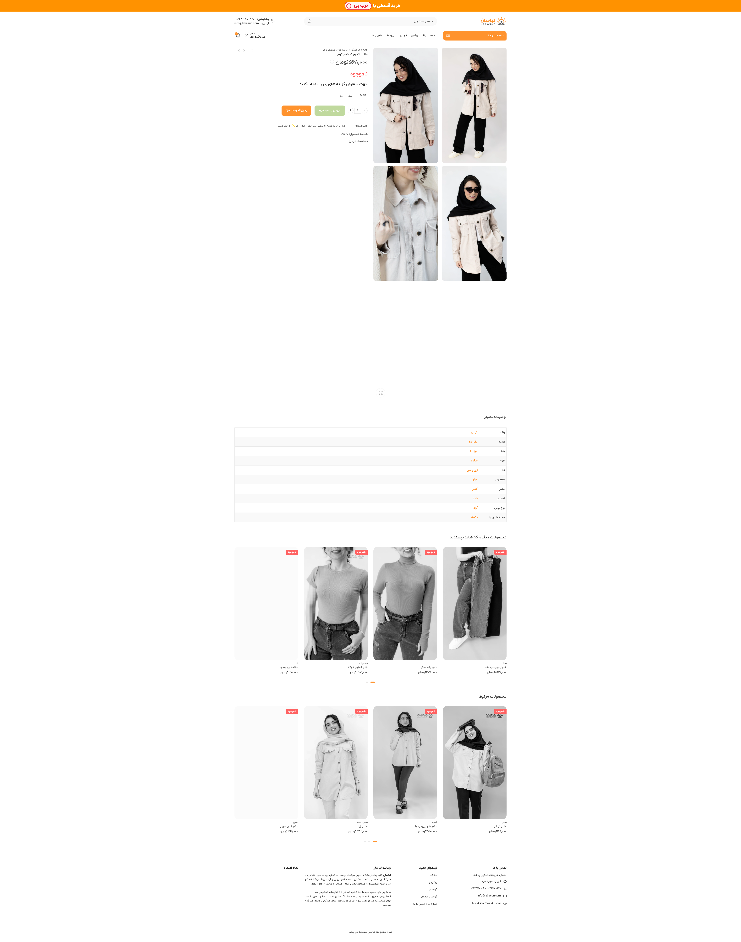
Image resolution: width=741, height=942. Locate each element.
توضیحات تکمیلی (495, 417)
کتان (474, 489)
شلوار (504, 663)
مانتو (429, 822)
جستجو (309, 21)
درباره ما (432, 904)
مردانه (473, 451)
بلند (475, 498)
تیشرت (361, 663)
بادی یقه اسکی (428, 667)
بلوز (436, 663)
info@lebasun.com (489, 896)
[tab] (495, 417)
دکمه (474, 517)
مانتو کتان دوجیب (357, 826)
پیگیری (433, 882)
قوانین (433, 889)
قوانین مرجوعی (428, 897)
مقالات (433, 875)
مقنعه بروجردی (289, 667)
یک (476, 442)
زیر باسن (472, 470)
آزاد (475, 508)
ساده (474, 461)
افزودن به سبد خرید (329, 110)
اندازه (363, 95)
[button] (374, 682)
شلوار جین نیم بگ (496, 667)
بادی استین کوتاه (358, 667)
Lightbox (380, 392)
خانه (365, 50)
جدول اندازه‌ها (299, 110)
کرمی (474, 432)
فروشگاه (355, 50)
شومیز (352, 141)
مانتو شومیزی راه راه (495, 826)
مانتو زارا (432, 826)
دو (470, 442)
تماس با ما (419, 904)
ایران (475, 480)
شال (296, 663)
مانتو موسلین (290, 826)
